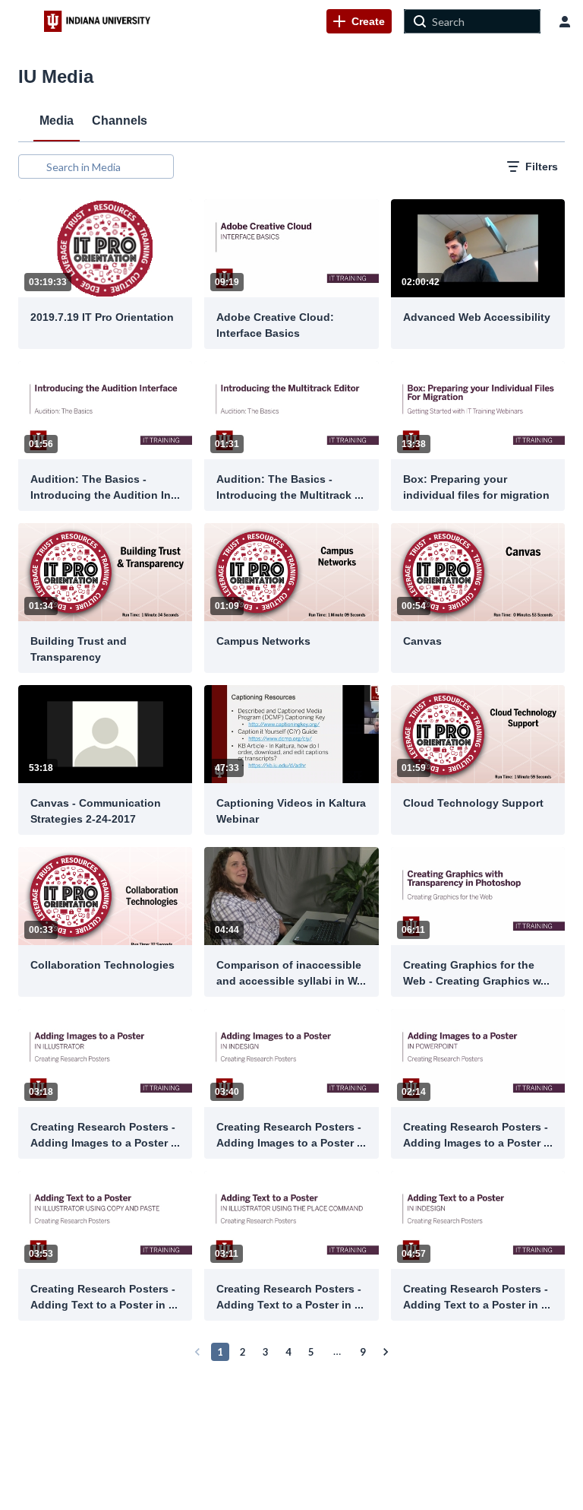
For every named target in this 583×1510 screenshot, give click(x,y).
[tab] (56, 120)
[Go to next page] (386, 1352)
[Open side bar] (22, 21)
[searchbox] (108, 166)
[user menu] (565, 21)
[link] (359, 21)
